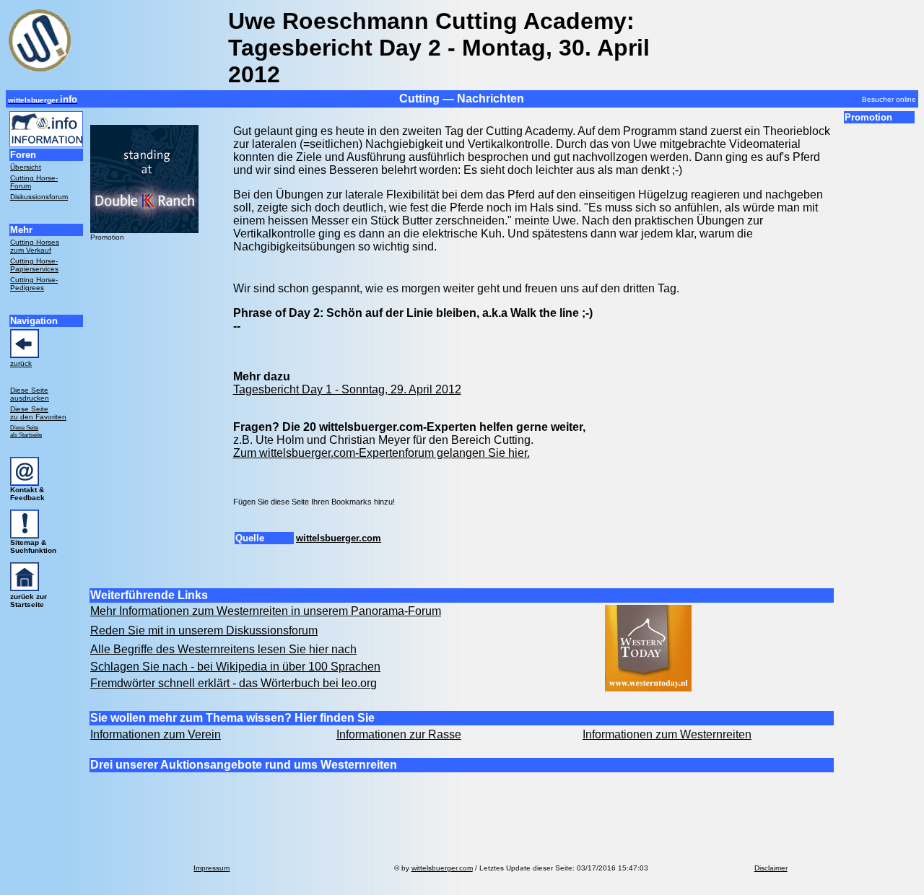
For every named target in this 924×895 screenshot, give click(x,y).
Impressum (211, 868)
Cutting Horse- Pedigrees (34, 284)
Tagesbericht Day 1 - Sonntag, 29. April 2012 (347, 389)
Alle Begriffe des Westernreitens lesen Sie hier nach (223, 649)
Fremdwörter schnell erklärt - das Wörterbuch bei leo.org (233, 683)
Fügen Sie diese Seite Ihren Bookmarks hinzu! (314, 501)
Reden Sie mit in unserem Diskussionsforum (204, 630)
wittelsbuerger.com (338, 538)
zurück (21, 363)
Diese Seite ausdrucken (29, 394)
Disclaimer (771, 868)
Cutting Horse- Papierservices (34, 265)
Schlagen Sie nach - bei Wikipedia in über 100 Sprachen (235, 666)
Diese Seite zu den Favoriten (38, 413)
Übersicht (25, 167)
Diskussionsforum (39, 197)
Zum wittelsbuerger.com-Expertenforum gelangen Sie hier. (381, 453)
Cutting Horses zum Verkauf (34, 246)
